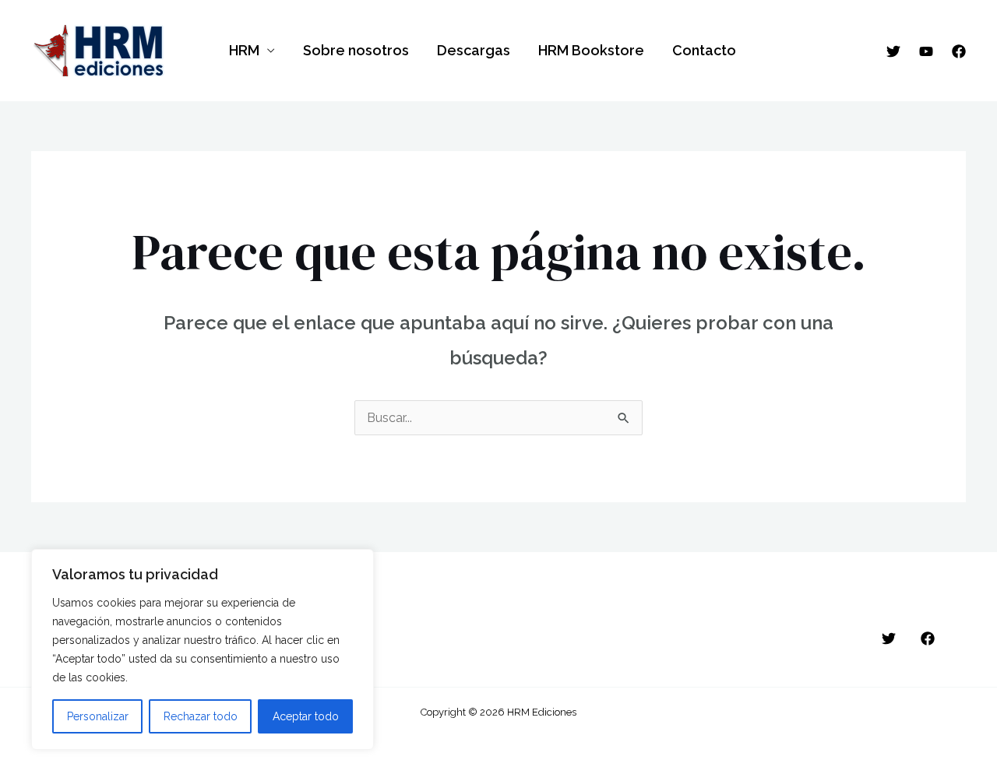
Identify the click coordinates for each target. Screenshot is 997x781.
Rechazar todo (201, 716)
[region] (202, 649)
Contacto (704, 50)
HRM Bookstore (591, 50)
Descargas (473, 50)
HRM (244, 50)
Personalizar (98, 716)
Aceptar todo (306, 716)
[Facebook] (959, 51)
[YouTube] (926, 51)
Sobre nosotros (356, 50)
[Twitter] (893, 51)
